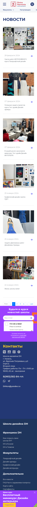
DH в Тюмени (8, 447)
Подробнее (9, 505)
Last (31, 304)
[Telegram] (9, 381)
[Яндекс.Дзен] (18, 351)
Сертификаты (8, 489)
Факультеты (7, 10)
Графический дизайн (11, 465)
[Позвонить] (32, 4)
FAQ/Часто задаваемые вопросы (16, 482)
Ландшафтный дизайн (12, 458)
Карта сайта (8, 486)
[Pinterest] (14, 351)
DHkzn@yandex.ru (11, 386)
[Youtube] (9, 351)
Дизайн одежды (9, 461)
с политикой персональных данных (19, 336)
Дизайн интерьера (10, 468)
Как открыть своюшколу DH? (10, 439)
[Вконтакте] (4, 351)
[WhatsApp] (4, 381)
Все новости (8, 479)
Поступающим (25, 10)
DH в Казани (8, 444)
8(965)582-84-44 (13, 376)
